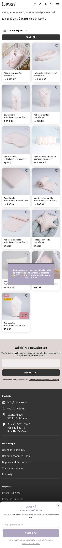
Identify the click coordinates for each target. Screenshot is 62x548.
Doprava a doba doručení (16, 462)
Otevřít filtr (31, 37)
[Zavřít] (58, 505)
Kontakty (7, 474)
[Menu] (58, 4)
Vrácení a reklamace (13, 468)
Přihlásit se (31, 373)
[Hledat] (40, 4)
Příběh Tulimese (11, 493)
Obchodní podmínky (13, 449)
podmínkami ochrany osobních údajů (44, 380)
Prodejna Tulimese (12, 499)
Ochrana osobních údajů (16, 456)
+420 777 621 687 (16, 408)
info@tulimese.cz (17, 402)
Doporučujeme (16, 30)
